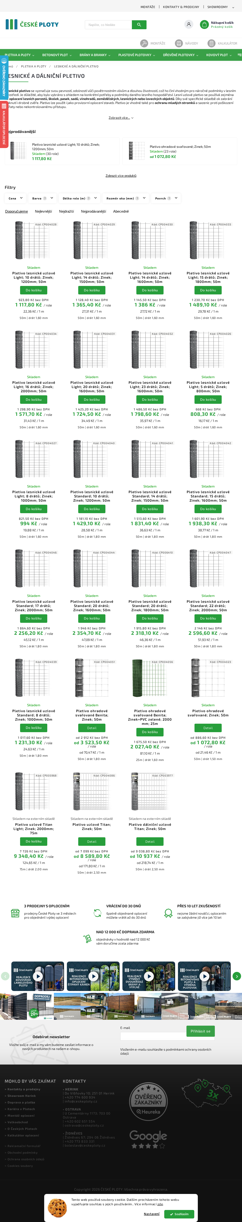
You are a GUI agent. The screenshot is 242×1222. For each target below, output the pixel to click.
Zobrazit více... (119, 118)
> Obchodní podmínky (21, 1152)
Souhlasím (182, 1214)
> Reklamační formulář (23, 1146)
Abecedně (121, 211)
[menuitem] (21, 55)
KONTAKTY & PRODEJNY (181, 7)
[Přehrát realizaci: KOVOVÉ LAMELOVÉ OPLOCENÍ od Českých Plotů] (37, 976)
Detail (91, 728)
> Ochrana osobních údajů (24, 1159)
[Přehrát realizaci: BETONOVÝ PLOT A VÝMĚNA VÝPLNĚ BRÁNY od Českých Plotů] (204, 976)
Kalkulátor (227, 43)
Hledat (139, 24)
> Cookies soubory (19, 1166)
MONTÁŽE (148, 7)
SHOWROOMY (217, 7)
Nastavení (152, 1214)
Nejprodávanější (93, 211)
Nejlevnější (43, 211)
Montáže (158, 43)
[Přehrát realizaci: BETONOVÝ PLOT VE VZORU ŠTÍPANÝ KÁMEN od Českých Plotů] (93, 976)
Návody (191, 43)
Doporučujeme (16, 211)
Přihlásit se (201, 1031)
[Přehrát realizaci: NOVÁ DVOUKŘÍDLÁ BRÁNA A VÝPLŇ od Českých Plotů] (148, 976)
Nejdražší (66, 211)
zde (160, 1204)
